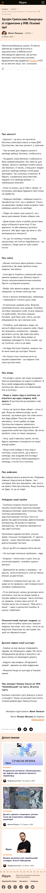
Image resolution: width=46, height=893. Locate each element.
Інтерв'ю (7, 855)
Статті (28, 33)
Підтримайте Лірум (9, 881)
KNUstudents (37, 720)
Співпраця (34, 881)
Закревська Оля (14, 781)
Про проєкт (23, 881)
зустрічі (33, 61)
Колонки (7, 811)
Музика (7, 767)
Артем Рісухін (13, 824)
